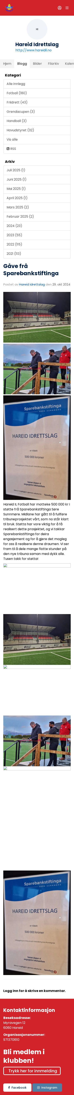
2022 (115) (14, 244)
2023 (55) (14, 235)
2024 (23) (14, 225)
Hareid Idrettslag (32, 284)
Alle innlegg (16, 83)
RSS (12, 148)
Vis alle (12, 139)
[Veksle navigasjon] (67, 8)
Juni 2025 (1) (17, 179)
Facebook (19, 1088)
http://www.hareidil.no (33, 50)
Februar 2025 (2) (20, 216)
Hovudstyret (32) (20, 130)
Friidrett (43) (17, 102)
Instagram (49, 1088)
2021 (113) (14, 253)
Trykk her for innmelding (32, 1071)
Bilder (37, 63)
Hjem (7, 63)
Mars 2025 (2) (18, 207)
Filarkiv (53, 63)
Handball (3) (17, 121)
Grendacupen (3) (21, 111)
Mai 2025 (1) (16, 188)
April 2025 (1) (17, 198)
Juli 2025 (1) (16, 170)
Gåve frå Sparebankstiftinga (31, 269)
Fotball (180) (17, 93)
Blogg (22, 63)
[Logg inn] (59, 8)
